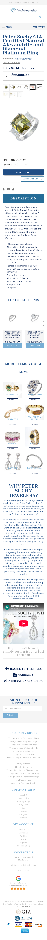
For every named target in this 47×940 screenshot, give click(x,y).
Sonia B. (12, 444)
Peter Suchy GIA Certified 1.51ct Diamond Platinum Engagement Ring (35, 336)
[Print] (13, 189)
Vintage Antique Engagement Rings (23, 738)
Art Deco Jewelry (23, 780)
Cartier (12, 468)
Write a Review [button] (11, 62)
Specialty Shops (23, 801)
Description (23, 198)
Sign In (35, 2)
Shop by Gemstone (23, 767)
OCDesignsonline (24, 907)
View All (12, 399)
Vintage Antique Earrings (23, 751)
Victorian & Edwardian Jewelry (23, 783)
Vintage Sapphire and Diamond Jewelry (23, 770)
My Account (14, 2)
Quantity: (8, 164)
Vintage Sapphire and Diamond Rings (23, 773)
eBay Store (23, 805)
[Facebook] (4, 189)
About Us (24, 795)
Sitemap (23, 818)
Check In (25, 2)
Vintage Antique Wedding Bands (23, 748)
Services (23, 811)
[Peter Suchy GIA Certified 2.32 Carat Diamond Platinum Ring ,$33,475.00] (12, 318)
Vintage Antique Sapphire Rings (23, 741)
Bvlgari (34, 444)
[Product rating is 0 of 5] (8, 58)
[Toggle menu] (3, 26)
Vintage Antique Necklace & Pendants (23, 758)
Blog (23, 808)
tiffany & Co (12, 395)
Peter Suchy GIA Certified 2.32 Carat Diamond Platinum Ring (12, 335)
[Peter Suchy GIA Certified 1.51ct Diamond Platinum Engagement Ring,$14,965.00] (34, 318)
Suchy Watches (23, 763)
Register (23, 842)
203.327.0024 (23, 870)
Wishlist (23, 836)
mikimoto (12, 419)
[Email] (8, 189)
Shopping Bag (23, 846)
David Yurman (34, 468)
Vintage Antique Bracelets (23, 754)
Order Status (23, 829)
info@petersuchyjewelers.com (23, 865)
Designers (23, 814)
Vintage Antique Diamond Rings (23, 745)
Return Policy (23, 798)
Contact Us (23, 833)
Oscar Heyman (35, 395)
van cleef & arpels (34, 418)
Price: (6, 76)
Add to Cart (12, 345)
